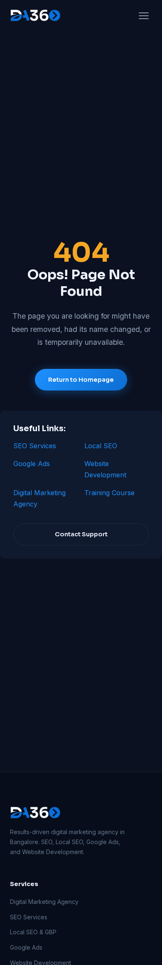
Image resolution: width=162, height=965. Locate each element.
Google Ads (31, 463)
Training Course (109, 493)
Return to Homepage (81, 379)
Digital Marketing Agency (44, 901)
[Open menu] (143, 15)
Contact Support (81, 534)
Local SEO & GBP (33, 932)
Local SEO (100, 446)
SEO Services (34, 446)
